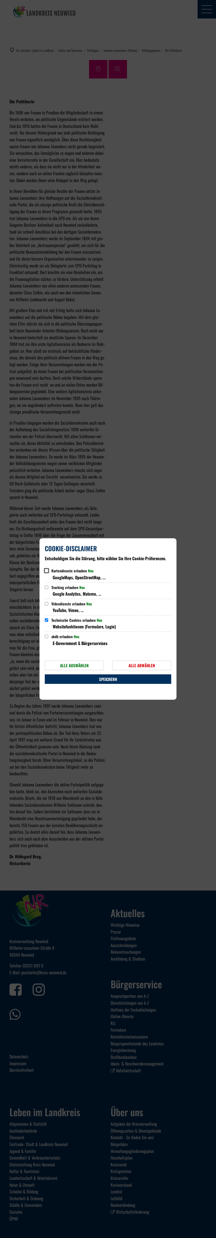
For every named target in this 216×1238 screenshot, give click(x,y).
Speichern (108, 679)
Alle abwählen (142, 665)
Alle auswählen (74, 665)
